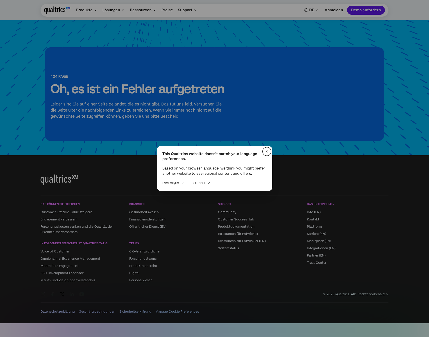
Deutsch (198, 183)
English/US (170, 183)
